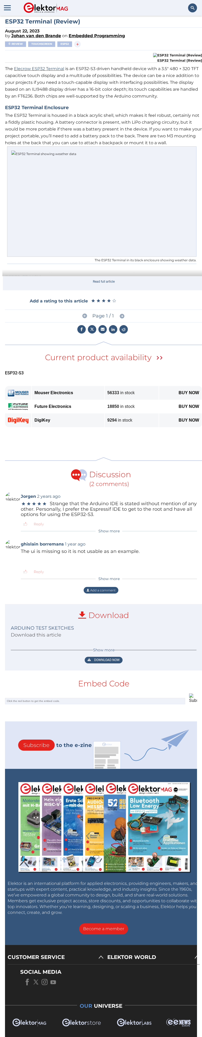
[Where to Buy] (160, 358)
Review (17, 44)
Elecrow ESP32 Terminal (39, 68)
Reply (39, 524)
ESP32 (64, 44)
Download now (106, 660)
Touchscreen (41, 44)
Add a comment (102, 590)
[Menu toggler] (7, 7)
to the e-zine (57, 745)
